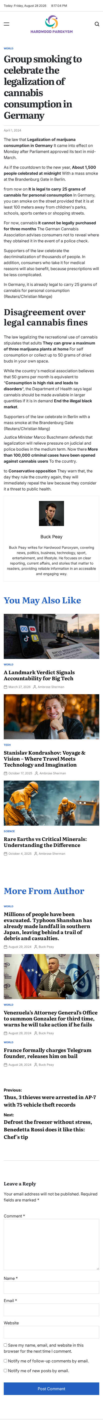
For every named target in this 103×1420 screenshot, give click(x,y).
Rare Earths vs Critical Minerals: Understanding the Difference (45, 841)
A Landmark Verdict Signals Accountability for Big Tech (39, 675)
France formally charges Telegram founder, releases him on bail (48, 1052)
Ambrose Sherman (51, 687)
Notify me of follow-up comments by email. (48, 1360)
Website (11, 1322)
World (8, 48)
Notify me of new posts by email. (38, 1370)
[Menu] (6, 24)
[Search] (97, 24)
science (9, 831)
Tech (7, 744)
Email (10, 1300)
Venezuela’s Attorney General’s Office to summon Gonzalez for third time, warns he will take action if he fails (51, 1018)
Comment (14, 1215)
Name (11, 1278)
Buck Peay (46, 947)
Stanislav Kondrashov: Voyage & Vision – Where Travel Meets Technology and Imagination (45, 758)
